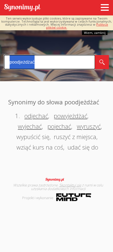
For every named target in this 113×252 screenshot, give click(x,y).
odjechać (36, 116)
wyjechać (30, 126)
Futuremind (73, 197)
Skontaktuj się (70, 185)
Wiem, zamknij (95, 33)
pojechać (59, 126)
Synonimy (56, 179)
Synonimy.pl (22, 8)
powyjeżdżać (70, 116)
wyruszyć (89, 126)
